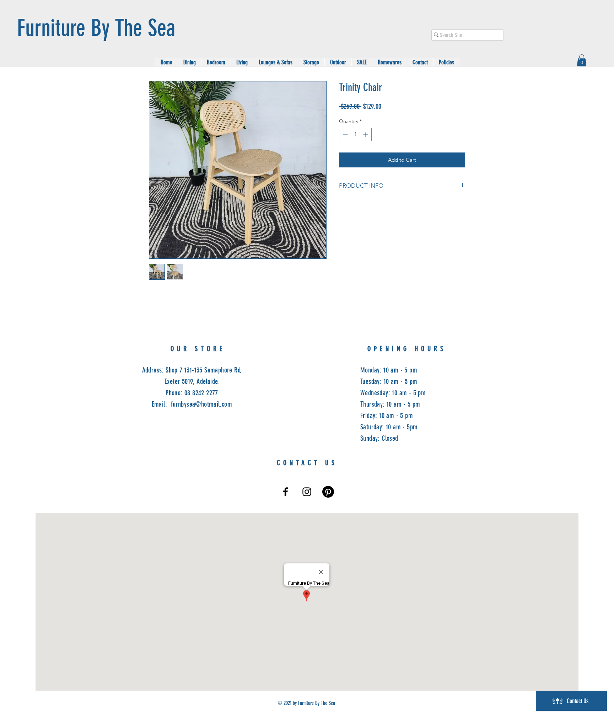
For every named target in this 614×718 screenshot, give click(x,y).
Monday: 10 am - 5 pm (388, 370)
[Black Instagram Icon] (307, 492)
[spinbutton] (355, 134)
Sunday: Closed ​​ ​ (379, 438)
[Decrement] (344, 134)
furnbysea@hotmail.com (201, 404)
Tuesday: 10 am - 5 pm (388, 381)
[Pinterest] (328, 492)
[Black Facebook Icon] (285, 492)
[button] (582, 60)
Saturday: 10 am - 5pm (389, 427)
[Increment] (366, 134)
